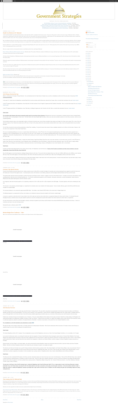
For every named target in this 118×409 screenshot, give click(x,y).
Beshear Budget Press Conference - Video (13, 212)
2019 (88, 64)
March (89, 99)
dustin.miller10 (90, 32)
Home (42, 399)
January (89, 103)
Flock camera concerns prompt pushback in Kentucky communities (54, 24)
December (90, 81)
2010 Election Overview (9, 307)
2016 (88, 69)
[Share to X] (26, 87)
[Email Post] (21, 87)
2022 (88, 58)
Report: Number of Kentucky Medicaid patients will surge (13, 51)
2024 (88, 55)
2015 (88, 71)
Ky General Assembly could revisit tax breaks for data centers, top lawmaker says (55, 25)
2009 (88, 105)
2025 (88, 53)
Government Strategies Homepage (92, 38)
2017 (88, 67)
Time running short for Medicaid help (12, 379)
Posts (88, 44)
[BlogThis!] (24, 87)
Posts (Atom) (10, 402)
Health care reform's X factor (8, 74)
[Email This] (23, 87)
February (90, 101)
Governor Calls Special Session (11, 169)
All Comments (90, 47)
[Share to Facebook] (27, 87)
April (89, 97)
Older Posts (79, 399)
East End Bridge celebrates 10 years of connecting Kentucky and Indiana (57, 23)
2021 (88, 60)
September (90, 83)
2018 (88, 65)
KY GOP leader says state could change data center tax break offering (55, 28)
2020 (88, 62)
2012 (88, 76)
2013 (88, 74)
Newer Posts (5, 399)
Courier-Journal (75, 100)
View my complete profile (92, 34)
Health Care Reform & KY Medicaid (12, 33)
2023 (88, 56)
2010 (88, 80)
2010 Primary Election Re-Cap (10, 94)
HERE (76, 95)
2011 (88, 78)
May (89, 85)
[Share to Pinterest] (28, 87)
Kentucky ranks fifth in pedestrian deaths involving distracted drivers (55, 26)
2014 (88, 72)
